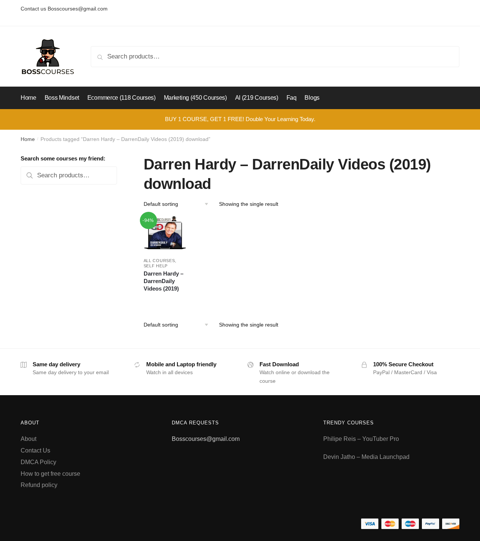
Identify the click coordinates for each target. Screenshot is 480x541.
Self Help (156, 266)
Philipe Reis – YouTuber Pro (361, 439)
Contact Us (35, 450)
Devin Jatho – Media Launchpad (366, 457)
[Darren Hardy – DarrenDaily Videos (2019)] (165, 233)
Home (28, 139)
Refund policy (39, 485)
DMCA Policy (38, 462)
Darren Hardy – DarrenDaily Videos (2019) (163, 281)
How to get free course (50, 474)
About (28, 439)
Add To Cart (165, 300)
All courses (159, 260)
